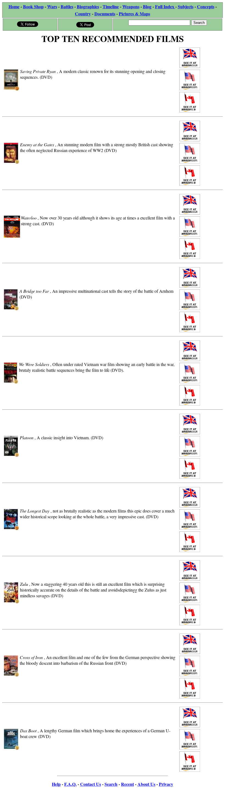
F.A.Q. (70, 784)
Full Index (165, 6)
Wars (52, 6)
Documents (104, 13)
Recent (127, 784)
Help (56, 784)
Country (83, 13)
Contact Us (90, 784)
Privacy (166, 784)
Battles (67, 6)
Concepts (205, 6)
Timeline (111, 6)
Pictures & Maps (134, 13)
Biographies (88, 6)
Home (14, 6)
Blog (147, 6)
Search (111, 784)
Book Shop (33, 6)
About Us (146, 784)
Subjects (185, 6)
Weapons (130, 6)
